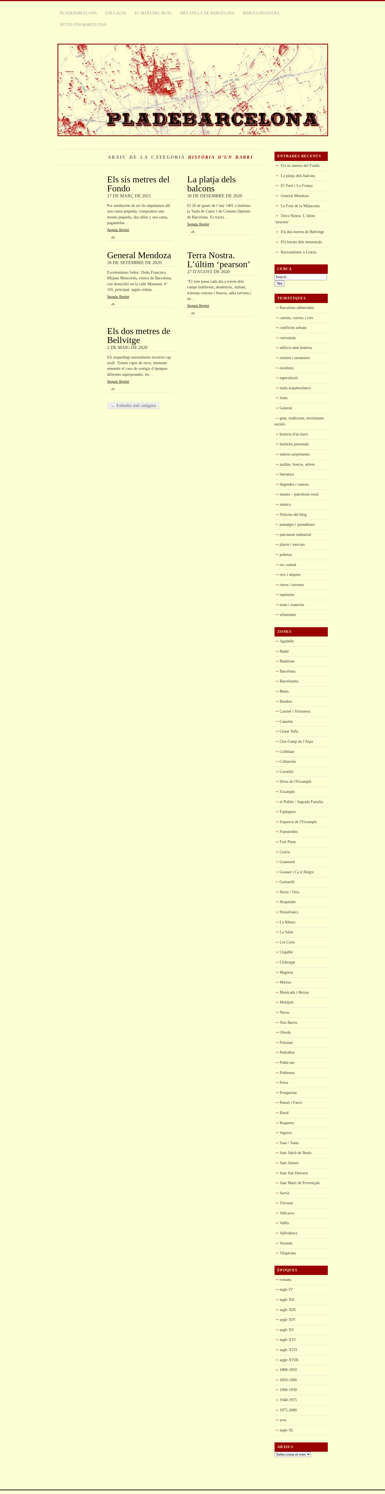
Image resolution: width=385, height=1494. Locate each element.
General (286, 408)
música (285, 504)
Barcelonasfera (261, 13)
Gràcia (285, 852)
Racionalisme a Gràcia (298, 252)
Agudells (287, 641)
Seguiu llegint (118, 232)
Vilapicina (288, 1253)
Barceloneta (289, 681)
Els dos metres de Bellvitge (138, 335)
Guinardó (287, 881)
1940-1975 (288, 1400)
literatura (287, 474)
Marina (285, 982)
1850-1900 (288, 1380)
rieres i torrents (292, 584)
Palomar (286, 1042)
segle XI (286, 1430)
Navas (284, 1012)
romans (285, 1279)
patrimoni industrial (295, 534)
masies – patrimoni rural (299, 494)
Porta (284, 1082)
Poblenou (287, 1072)
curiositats (288, 337)
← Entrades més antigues (133, 405)
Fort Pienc (288, 841)
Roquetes (287, 1122)
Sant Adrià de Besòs (295, 1152)
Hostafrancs (289, 912)
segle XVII (288, 1349)
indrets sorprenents (294, 454)
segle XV (287, 1329)
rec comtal (288, 564)
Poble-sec (287, 1062)
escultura (287, 368)
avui (283, 1420)
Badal (284, 651)
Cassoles (286, 721)
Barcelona (287, 671)
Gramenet (287, 861)
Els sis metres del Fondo (138, 183)
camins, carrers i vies (296, 317)
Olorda (285, 1032)
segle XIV (288, 1319)
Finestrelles (289, 831)
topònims (287, 594)
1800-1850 (288, 1369)
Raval (284, 1112)
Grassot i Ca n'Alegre (297, 872)
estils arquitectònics (295, 388)
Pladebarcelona (78, 13)
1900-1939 (288, 1389)
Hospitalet (288, 902)
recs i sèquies (290, 574)
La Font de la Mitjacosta (300, 206)
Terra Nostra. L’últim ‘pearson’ (219, 259)
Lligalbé (286, 952)
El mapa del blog (153, 13)
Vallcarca (287, 1213)
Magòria (286, 972)
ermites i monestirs (295, 357)
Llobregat (287, 962)
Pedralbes (287, 1052)
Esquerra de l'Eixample (298, 821)
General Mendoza (139, 255)
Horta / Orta (289, 892)
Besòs (284, 691)
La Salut (286, 932)
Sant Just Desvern (294, 1173)
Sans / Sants (289, 1143)
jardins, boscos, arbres (297, 464)
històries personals (294, 444)
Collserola (288, 761)
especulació (289, 377)
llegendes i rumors (294, 484)
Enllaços (115, 13)
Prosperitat (288, 1092)
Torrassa (286, 1203)
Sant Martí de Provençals (300, 1183)
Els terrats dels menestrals (301, 242)
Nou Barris (288, 1022)
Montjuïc (287, 1002)
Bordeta (286, 701)
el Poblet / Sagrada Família (301, 801)
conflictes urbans (293, 327)
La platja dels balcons (211, 183)
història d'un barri (294, 434)
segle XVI (288, 1339)
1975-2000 (288, 1410)
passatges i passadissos (297, 524)
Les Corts (287, 942)
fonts (283, 397)
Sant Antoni (289, 1163)
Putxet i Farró (291, 1102)
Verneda (286, 1243)
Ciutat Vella (289, 731)
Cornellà (286, 771)
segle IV (286, 1289)
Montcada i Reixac (294, 992)
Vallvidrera (288, 1233)
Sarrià (284, 1193)
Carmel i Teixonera (295, 711)
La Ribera (287, 922)
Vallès (284, 1223)
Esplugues (288, 811)
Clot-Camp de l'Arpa (296, 741)
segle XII (287, 1299)
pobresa (286, 554)
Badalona (287, 661)
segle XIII (288, 1309)
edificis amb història (296, 347)
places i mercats (292, 544)
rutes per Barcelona (83, 24)
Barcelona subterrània (297, 307)
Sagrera (286, 1132)
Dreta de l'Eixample (295, 781)
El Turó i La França (297, 185)
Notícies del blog (293, 514)
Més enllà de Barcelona (207, 13)
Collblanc (287, 751)
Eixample (287, 791)
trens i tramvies (292, 604)
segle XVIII (289, 1360)
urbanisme (288, 614)
